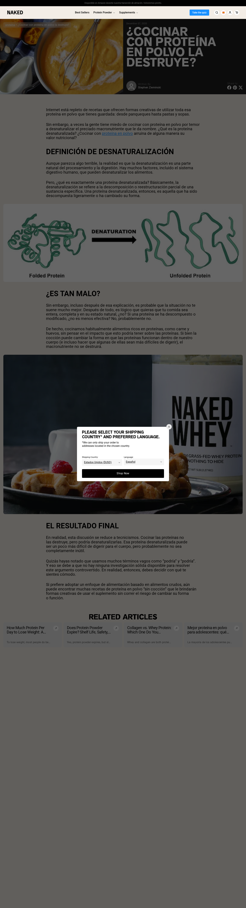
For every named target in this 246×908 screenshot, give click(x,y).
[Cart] (236, 12)
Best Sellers (82, 12)
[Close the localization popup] (169, 426)
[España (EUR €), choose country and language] (223, 12)
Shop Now (123, 473)
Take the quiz (199, 12)
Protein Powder (102, 12)
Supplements (127, 12)
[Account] (230, 12)
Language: (128, 457)
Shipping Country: (90, 457)
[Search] (216, 12)
